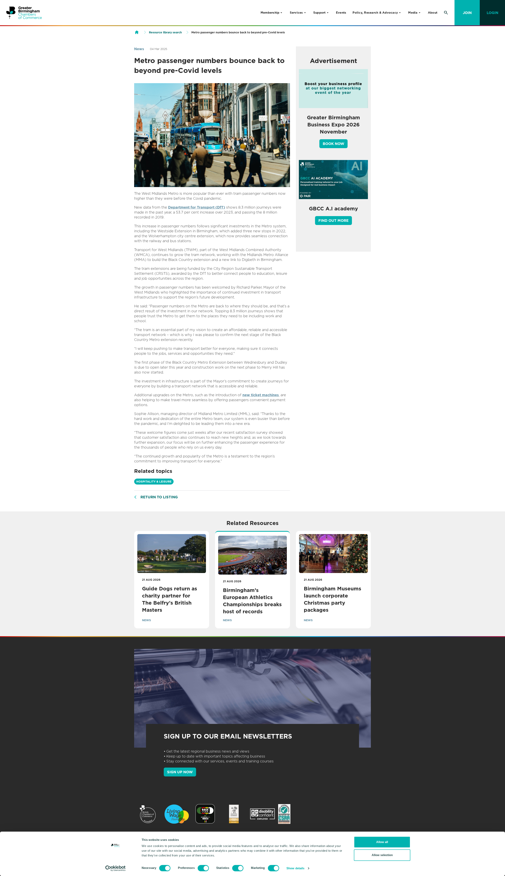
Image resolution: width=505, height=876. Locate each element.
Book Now (333, 144)
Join (467, 13)
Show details (295, 868)
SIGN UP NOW (180, 772)
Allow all (382, 842)
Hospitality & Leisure (153, 481)
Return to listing (159, 497)
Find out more (333, 220)
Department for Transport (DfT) (196, 207)
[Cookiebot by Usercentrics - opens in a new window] (115, 868)
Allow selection (382, 855)
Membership (270, 12)
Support (319, 12)
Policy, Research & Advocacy (375, 12)
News (139, 49)
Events (341, 12)
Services (296, 12)
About (432, 12)
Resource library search (165, 32)
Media (412, 12)
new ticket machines (260, 395)
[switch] (203, 868)
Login (492, 13)
